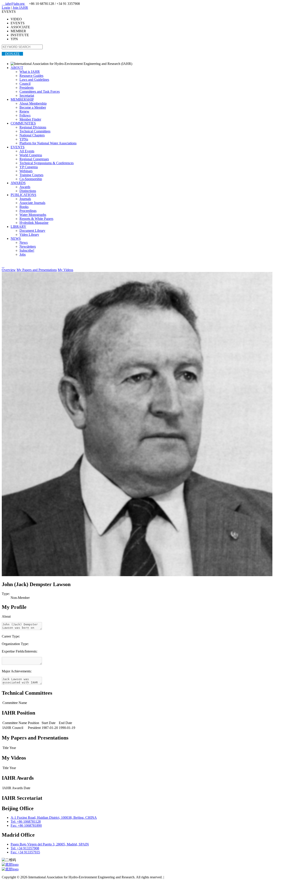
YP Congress (28, 167)
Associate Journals (32, 203)
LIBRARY (18, 226)
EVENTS (18, 147)
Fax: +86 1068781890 (26, 825)
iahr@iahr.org (13, 4)
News (23, 242)
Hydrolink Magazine (33, 222)
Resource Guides (31, 75)
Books (24, 207)
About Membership (33, 103)
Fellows (25, 115)
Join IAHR (20, 7)
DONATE (12, 54)
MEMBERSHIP (22, 99)
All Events (26, 151)
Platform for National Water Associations (47, 143)
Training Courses (31, 175)
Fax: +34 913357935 (25, 852)
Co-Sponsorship (30, 179)
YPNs (23, 139)
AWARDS (18, 183)
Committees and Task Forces (39, 91)
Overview (9, 270)
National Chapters (32, 135)
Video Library (29, 234)
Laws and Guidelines (34, 79)
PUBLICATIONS (23, 195)
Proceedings (27, 211)
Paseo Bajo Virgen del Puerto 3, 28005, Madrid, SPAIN (50, 844)
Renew (24, 111)
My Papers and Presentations (37, 270)
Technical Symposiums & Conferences (46, 163)
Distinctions (27, 191)
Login (6, 7)
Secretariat (26, 95)
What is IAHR (29, 72)
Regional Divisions (32, 127)
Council (25, 83)
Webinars (26, 171)
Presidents (26, 87)
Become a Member (32, 107)
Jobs (22, 254)
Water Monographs (32, 215)
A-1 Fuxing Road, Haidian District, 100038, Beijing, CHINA (54, 817)
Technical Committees (34, 131)
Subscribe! (26, 250)
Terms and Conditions (180, 877)
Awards (24, 187)
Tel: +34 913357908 (25, 848)
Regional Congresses (34, 159)
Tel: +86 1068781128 (26, 821)
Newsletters (27, 246)
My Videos (65, 270)
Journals (25, 199)
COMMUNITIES (23, 123)
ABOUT (17, 68)
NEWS (16, 238)
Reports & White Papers (36, 219)
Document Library (32, 230)
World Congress (30, 155)
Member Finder (30, 119)
